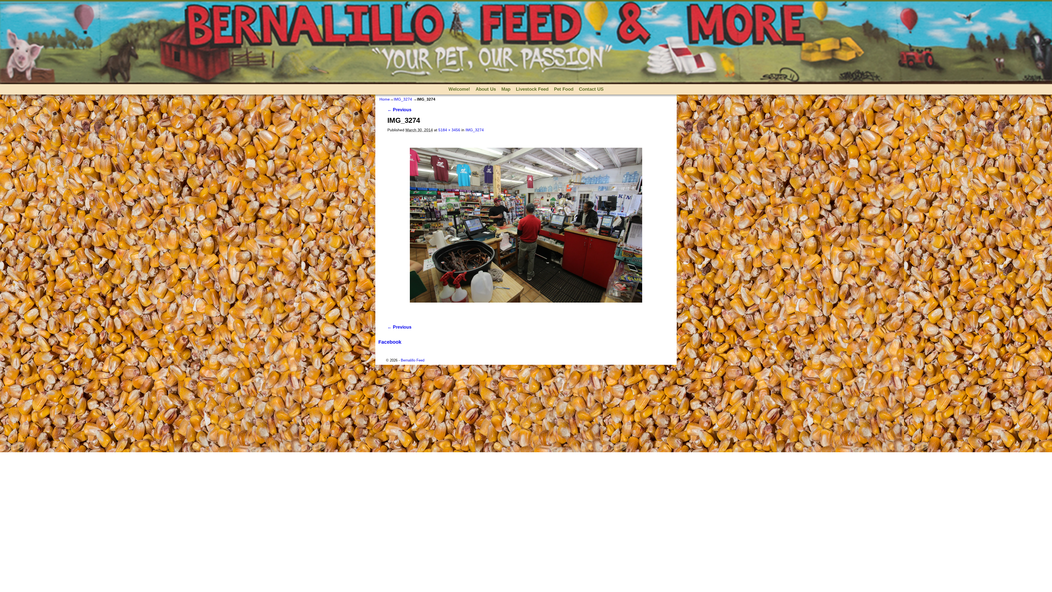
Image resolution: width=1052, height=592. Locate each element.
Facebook (389, 342)
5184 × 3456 (449, 130)
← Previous (399, 109)
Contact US (591, 89)
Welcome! (459, 89)
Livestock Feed (532, 89)
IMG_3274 (403, 99)
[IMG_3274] (526, 225)
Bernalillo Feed (412, 360)
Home (384, 99)
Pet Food (563, 89)
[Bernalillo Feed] (526, 42)
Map (505, 89)
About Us (486, 89)
